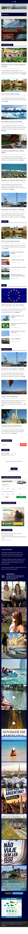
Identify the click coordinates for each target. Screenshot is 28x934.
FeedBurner (17, 470)
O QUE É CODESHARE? (16, 339)
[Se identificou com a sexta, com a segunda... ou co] (14, 749)
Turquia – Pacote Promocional (9, 396)
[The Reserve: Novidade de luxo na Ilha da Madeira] (14, 141)
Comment (24, 95)
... (23, 73)
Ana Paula (16, 68)
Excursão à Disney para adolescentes (20, 38)
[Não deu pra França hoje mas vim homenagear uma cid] (14, 645)
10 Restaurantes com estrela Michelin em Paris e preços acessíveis (7, 37)
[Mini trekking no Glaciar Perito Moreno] (14, 112)
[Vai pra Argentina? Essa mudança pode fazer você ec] (14, 800)
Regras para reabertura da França (18, 267)
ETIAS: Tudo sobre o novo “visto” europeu (12, 305)
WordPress (12, 923)
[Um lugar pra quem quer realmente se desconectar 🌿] (14, 826)
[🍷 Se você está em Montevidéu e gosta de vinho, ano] (14, 594)
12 (21, 427)
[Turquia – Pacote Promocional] (14, 387)
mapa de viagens (8, 540)
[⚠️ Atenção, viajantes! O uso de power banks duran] (14, 852)
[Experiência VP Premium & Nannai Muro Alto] (14, 170)
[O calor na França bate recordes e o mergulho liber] (14, 697)
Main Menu (6, 14)
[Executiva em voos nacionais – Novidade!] (14, 200)
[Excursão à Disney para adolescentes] (14, 416)
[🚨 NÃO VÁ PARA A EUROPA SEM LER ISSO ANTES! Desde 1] (14, 878)
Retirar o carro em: (5, 484)
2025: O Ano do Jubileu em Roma (10, 94)
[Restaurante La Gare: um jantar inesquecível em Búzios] (14, 55)
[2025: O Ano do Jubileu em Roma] (14, 84)
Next (24, 26)
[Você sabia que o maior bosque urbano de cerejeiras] (14, 620)
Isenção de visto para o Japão (17, 260)
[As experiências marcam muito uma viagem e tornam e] (14, 671)
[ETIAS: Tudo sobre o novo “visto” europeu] (14, 295)
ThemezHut (3, 925)
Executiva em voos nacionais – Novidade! (12, 209)
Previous (3, 26)
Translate (11, 455)
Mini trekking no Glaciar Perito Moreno (11, 121)
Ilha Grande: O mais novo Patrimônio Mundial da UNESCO (18, 275)
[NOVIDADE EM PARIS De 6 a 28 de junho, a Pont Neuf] (14, 775)
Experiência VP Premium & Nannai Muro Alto (13, 180)
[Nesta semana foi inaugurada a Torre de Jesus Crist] (14, 723)
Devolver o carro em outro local (8, 491)
